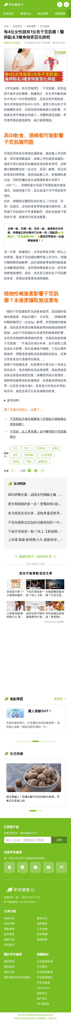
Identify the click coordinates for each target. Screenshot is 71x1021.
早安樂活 (9, 944)
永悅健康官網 (45, 961)
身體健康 (31, 26)
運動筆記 (42, 993)
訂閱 (59, 840)
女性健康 (44, 26)
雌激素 (16, 461)
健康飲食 (42, 461)
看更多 (58, 699)
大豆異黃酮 (46, 454)
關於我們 (9, 961)
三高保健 (42, 928)
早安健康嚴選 (45, 972)
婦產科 (55, 448)
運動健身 (9, 928)
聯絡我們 (9, 966)
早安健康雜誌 (45, 977)
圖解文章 (9, 939)
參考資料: (13, 400)
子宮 (15, 448)
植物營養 (42, 939)
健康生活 (42, 918)
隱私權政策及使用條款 (17, 977)
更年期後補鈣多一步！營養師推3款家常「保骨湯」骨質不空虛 (35, 504)
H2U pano (43, 987)
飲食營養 (9, 923)
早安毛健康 (43, 982)
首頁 (6, 26)
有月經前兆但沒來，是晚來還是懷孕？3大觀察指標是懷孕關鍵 (35, 513)
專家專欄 (42, 934)
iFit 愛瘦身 (43, 1003)
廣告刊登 (9, 972)
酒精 (29, 461)
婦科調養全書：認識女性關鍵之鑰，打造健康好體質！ (35, 495)
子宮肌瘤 (40, 448)
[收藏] (12, 470)
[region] (35, 234)
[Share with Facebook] (35, 470)
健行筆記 (42, 998)
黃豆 (26, 448)
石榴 (15, 454)
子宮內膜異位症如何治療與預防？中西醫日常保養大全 (35, 523)
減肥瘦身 (42, 923)
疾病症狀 (17, 26)
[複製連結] (42, 470)
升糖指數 (29, 454)
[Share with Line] (29, 470)
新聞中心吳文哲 (12, 42)
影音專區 (9, 934)
